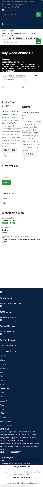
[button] (29, 154)
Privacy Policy (4, 417)
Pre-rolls (3, 364)
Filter (6, 183)
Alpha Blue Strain (9, 221)
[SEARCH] (38, 14)
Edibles (2, 360)
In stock (4, 203)
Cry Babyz (6, 230)
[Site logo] (9, 10)
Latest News (4, 409)
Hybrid (37, 113)
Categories (6, 59)
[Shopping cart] (3, 28)
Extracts (2, 384)
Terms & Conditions (6, 425)
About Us (3, 405)
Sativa (16, 112)
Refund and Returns (6, 421)
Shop (2, 397)
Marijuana (3, 356)
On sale (4, 199)
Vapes (2, 372)
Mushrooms (4, 368)
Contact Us (4, 401)
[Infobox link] (19, 298)
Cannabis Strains (7, 112)
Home (4, 76)
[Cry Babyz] (6, 227)
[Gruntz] (31, 95)
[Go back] (5, 48)
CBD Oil (2, 380)
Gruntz (26, 106)
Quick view (5, 156)
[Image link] (20, 461)
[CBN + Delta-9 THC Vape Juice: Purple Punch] (18, 237)
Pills (1, 376)
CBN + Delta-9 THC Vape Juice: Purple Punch (21, 239)
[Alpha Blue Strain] (8, 218)
